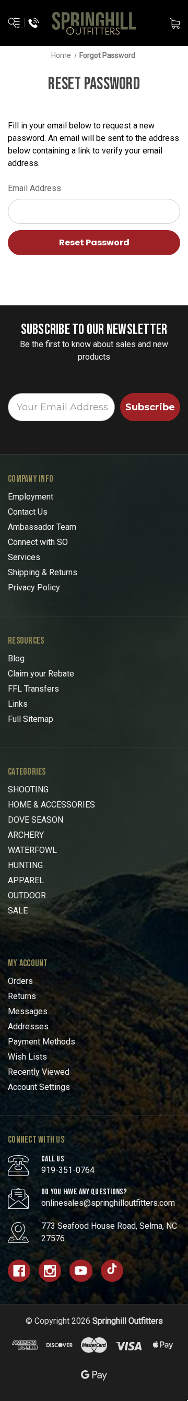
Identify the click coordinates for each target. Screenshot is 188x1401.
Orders (20, 981)
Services (24, 557)
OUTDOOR (27, 895)
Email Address (34, 188)
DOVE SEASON (35, 820)
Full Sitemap (30, 719)
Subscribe (150, 407)
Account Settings (39, 1087)
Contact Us (28, 512)
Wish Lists (27, 1057)
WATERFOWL (32, 850)
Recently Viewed (38, 1072)
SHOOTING (28, 789)
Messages (28, 1011)
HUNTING (25, 865)
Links (18, 704)
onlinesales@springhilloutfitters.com (108, 1203)
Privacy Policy (34, 587)
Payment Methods (41, 1042)
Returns (22, 996)
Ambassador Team (42, 527)
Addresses (28, 1026)
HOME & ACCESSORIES (51, 805)
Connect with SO (38, 542)
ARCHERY (26, 835)
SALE (18, 911)
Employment (30, 497)
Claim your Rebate (41, 674)
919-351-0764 (68, 1170)
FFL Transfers (33, 689)
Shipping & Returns (42, 572)
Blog (16, 658)
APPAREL (26, 880)
